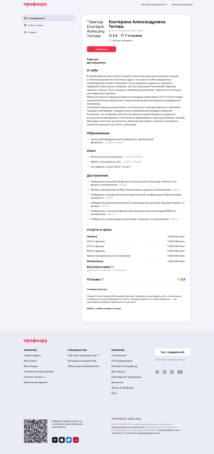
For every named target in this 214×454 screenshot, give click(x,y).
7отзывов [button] (133, 35)
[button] (49, 18)
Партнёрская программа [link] (126, 377)
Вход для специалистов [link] (82, 360)
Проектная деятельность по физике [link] (108, 255)
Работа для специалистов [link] (83, 366)
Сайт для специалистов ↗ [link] (83, 355)
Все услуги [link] (30, 360)
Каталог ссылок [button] (33, 377)
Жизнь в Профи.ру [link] (122, 387)
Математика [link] (95, 261)
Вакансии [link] (117, 382)
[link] (101, 49)
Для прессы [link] (118, 371)
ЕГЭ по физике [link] (95, 246)
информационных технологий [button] (127, 427)
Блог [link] (114, 393)
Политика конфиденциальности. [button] (143, 432)
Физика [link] (92, 236)
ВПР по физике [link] (96, 251)
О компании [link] (118, 355)
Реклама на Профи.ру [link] (124, 366)
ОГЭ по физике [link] (96, 241)
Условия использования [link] (39, 371)
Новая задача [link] (32, 355)
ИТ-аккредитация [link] (121, 360)
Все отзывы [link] (31, 366)
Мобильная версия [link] (35, 382)
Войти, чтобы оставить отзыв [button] (104, 308)
